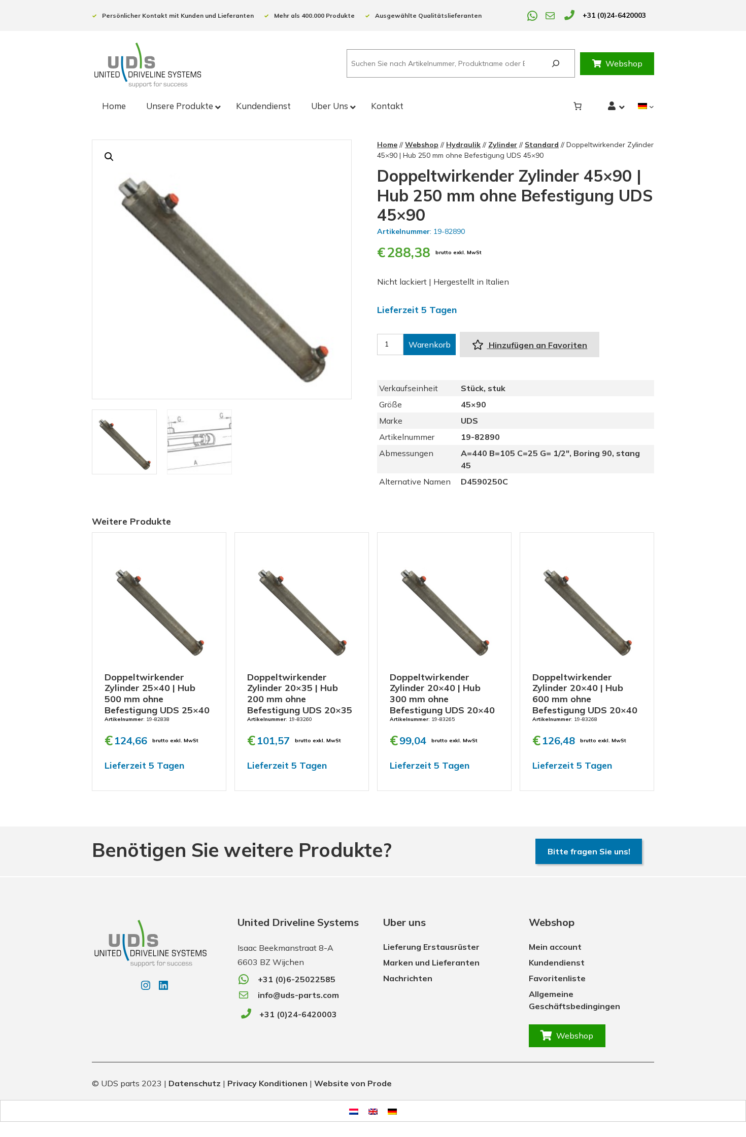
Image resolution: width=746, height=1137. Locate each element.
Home (387, 144)
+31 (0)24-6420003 (614, 15)
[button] (109, 157)
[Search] (555, 64)
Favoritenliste (557, 978)
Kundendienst (557, 962)
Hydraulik (463, 144)
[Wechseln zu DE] (392, 1111)
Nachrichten (407, 978)
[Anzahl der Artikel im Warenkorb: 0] (577, 106)
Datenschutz (194, 1083)
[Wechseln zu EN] (373, 1111)
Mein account (555, 947)
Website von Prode (353, 1083)
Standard (542, 144)
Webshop (623, 63)
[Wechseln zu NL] (353, 1111)
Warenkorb (430, 344)
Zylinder (502, 144)
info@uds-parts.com (298, 995)
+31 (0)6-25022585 (296, 979)
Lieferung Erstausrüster (431, 947)
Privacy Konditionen (267, 1083)
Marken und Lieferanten (431, 962)
